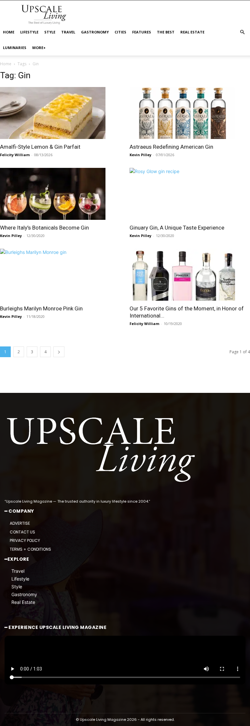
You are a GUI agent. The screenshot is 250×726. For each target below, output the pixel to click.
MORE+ (39, 47)
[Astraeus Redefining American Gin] (190, 113)
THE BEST (165, 32)
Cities (120, 32)
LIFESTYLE (29, 32)
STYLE (49, 32)
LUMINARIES (14, 47)
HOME (8, 32)
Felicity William (15, 154)
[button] (242, 32)
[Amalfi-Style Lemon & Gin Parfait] (60, 113)
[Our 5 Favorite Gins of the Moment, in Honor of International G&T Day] (190, 275)
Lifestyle (20, 579)
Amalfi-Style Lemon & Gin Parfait (40, 147)
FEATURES (141, 32)
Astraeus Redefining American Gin (171, 147)
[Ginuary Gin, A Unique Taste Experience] (190, 194)
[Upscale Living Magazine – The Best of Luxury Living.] (102, 450)
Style (16, 586)
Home (5, 64)
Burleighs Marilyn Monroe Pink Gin (41, 308)
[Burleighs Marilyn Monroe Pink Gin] (60, 275)
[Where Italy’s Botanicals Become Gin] (60, 194)
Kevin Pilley (140, 154)
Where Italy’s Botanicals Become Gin (44, 227)
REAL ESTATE (192, 32)
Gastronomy (24, 594)
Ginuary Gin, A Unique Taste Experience (177, 227)
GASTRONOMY (95, 32)
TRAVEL (68, 32)
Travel (17, 571)
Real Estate (23, 602)
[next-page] (58, 351)
